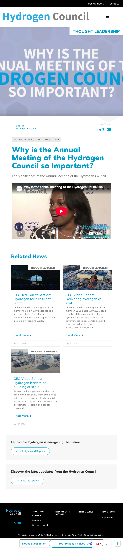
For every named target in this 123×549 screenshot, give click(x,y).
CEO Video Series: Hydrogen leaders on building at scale (30, 383)
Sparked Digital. (97, 535)
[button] (107, 17)
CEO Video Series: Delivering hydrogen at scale (83, 299)
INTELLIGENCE (85, 512)
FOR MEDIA (107, 517)
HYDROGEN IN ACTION (62, 513)
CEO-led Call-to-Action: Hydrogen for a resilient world (32, 299)
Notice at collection (34, 543)
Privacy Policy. (71, 535)
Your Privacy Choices (72, 543)
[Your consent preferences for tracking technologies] (117, 543)
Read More (21, 335)
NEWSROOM (108, 512)
